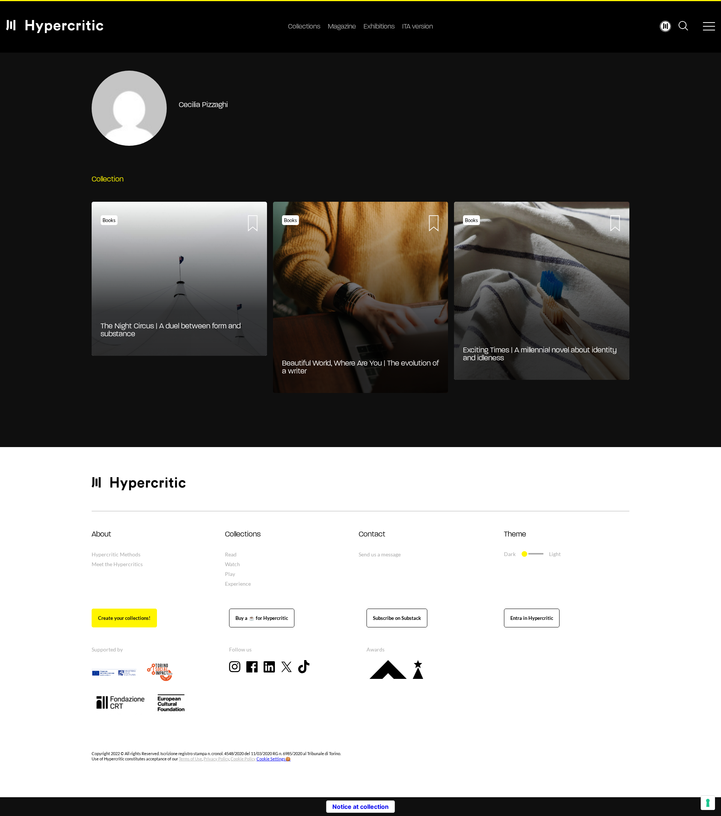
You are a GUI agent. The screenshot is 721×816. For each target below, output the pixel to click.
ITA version (417, 27)
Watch (232, 564)
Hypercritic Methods (116, 554)
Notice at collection (360, 806)
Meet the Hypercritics (117, 564)
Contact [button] (372, 534)
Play (230, 574)
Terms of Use (190, 758)
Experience (238, 583)
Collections (304, 27)
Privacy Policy (216, 758)
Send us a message (380, 554)
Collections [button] (243, 534)
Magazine (342, 27)
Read (231, 554)
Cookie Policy (243, 758)
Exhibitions (379, 27)
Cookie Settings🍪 (273, 758)
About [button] (101, 534)
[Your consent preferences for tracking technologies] (708, 803)
